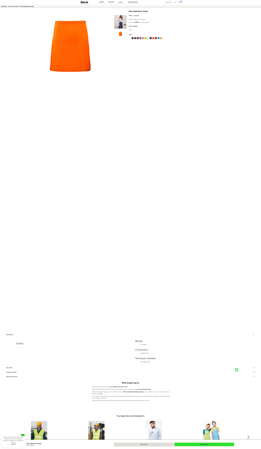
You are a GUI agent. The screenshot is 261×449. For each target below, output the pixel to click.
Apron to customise (13, 6)
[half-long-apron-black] (132, 38)
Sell (120, 2)
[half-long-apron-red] (156, 38)
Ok (23, 435)
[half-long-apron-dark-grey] (140, 38)
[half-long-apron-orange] (153, 38)
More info (13, 444)
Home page (4, 6)
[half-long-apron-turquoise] (158, 38)
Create (101, 2)
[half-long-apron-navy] (150, 38)
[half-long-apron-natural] (148, 38)
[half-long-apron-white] (130, 38)
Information (9, 334)
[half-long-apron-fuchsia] (143, 38)
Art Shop (111, 2)
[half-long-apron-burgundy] (137, 38)
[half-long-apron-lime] (145, 38)
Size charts (9, 367)
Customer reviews (11, 372)
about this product (11, 376)
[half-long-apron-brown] (135, 38)
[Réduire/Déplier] (236, 370)
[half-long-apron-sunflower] (161, 38)
